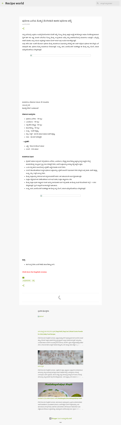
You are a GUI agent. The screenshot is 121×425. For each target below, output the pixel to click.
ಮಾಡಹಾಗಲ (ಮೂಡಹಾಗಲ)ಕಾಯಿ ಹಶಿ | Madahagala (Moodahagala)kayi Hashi (60, 398)
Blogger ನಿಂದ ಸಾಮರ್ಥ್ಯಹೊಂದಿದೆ (62, 418)
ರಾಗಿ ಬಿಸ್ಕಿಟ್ (41, 366)
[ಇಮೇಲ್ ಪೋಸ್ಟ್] (23, 278)
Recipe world (14, 3)
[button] (23, 28)
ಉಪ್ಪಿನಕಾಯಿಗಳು (26, 280)
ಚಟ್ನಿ (33, 280)
